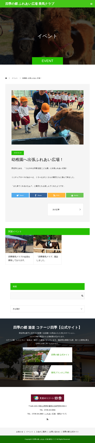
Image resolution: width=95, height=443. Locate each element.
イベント (29, 432)
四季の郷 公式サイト (71, 432)
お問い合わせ (54, 432)
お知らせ (19, 432)
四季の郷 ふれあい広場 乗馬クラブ (29, 3)
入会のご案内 (41, 432)
